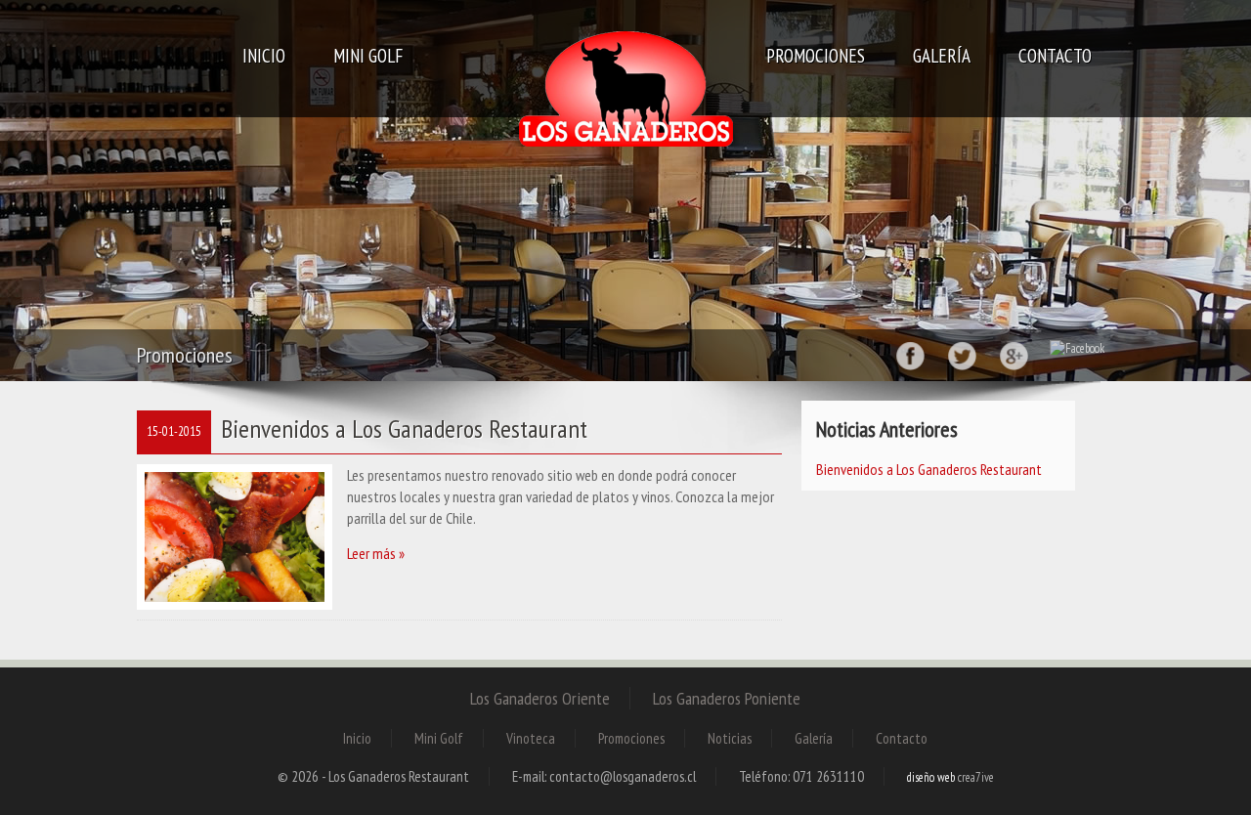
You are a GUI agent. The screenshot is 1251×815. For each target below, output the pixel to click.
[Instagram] (1077, 347)
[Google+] (1014, 353)
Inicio (263, 55)
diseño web (931, 777)
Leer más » (376, 553)
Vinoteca (530, 738)
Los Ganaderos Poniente (726, 698)
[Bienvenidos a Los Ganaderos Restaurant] (234, 536)
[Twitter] (962, 353)
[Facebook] (910, 353)
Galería (942, 55)
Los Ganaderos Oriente (540, 698)
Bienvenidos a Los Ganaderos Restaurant (404, 428)
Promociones (815, 55)
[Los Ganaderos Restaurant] (625, 92)
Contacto (1055, 55)
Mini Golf (368, 55)
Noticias (730, 738)
